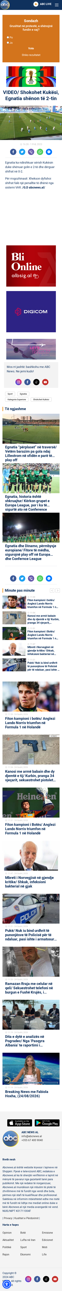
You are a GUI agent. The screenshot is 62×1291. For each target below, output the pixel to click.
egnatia (23, 393)
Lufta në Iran (27, 1240)
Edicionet (47, 1240)
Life (44, 1255)
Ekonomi (25, 1255)
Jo (11, 43)
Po (11, 38)
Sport (10, 393)
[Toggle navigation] (57, 5)
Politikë (6, 1247)
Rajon (5, 1255)
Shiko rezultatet (31, 55)
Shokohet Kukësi (41, 399)
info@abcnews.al (31, 1136)
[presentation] (53, 591)
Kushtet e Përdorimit (26, 1218)
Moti (44, 1247)
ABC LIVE (45, 4)
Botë (23, 1233)
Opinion (7, 1233)
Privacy (8, 1218)
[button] (6, 1284)
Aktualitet (8, 1240)
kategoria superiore (17, 399)
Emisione (47, 1233)
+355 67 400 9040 (32, 1140)
